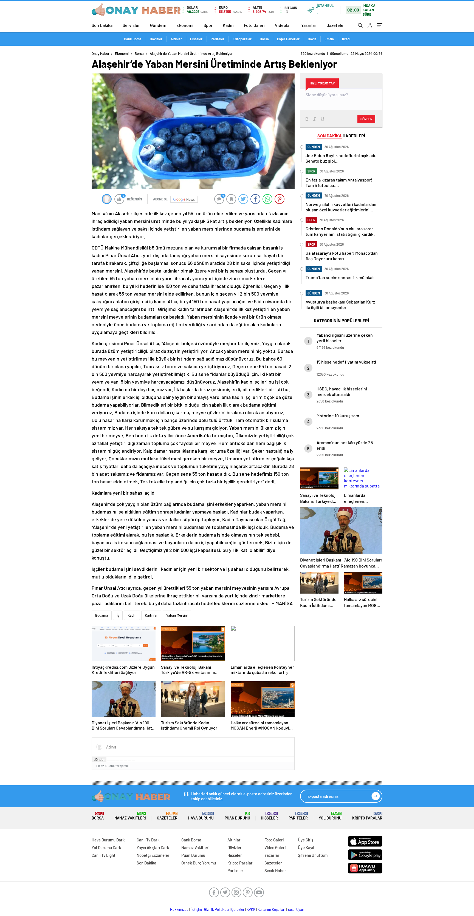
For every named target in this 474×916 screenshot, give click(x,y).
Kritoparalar (242, 39)
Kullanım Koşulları (271, 909)
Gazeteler (335, 25)
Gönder (99, 759)
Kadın (228, 25)
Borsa (264, 39)
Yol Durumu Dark (106, 847)
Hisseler (196, 39)
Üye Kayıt (306, 847)
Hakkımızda (179, 909)
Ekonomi (184, 25)
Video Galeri (275, 847)
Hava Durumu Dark (108, 839)
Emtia (329, 39)
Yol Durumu (330, 816)
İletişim (196, 909)
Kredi (346, 39)
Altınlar (176, 39)
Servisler (131, 25)
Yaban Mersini (177, 615)
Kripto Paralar (367, 816)
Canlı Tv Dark (148, 839)
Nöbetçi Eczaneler (153, 855)
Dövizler (156, 39)
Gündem (158, 25)
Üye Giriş (305, 839)
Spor (208, 25)
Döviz (312, 39)
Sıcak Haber (275, 870)
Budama (101, 615)
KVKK (251, 909)
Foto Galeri (254, 25)
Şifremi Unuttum (313, 855)
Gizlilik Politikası (216, 909)
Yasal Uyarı (295, 909)
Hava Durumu (201, 816)
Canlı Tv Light (103, 855)
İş (118, 615)
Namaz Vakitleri (130, 816)
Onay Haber (100, 53)
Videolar (283, 25)
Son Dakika (102, 25)
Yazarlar (308, 25)
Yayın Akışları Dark (153, 847)
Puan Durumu (237, 816)
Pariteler (217, 39)
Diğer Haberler (288, 39)
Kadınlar (151, 615)
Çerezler (237, 909)
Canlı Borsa (133, 39)
